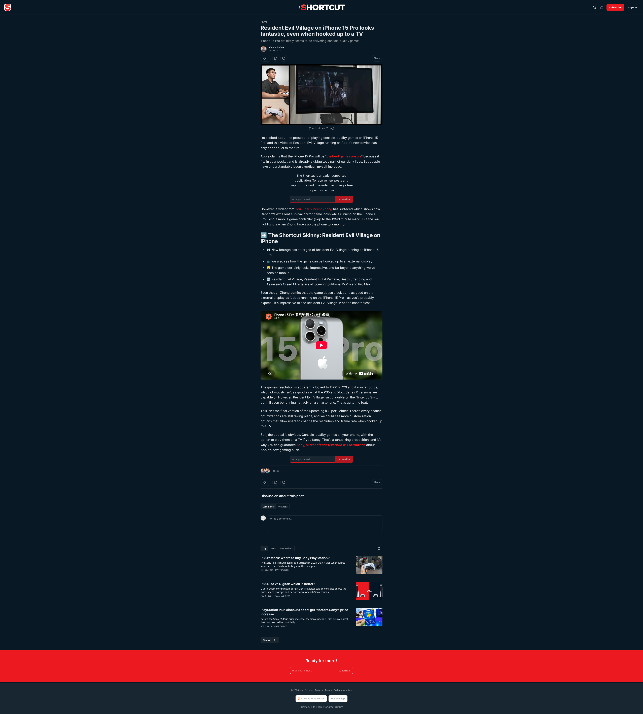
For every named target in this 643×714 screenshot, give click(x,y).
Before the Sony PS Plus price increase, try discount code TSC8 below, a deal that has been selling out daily (304, 620)
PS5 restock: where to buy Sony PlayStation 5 (295, 558)
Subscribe (615, 7)
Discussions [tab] (286, 548)
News (264, 21)
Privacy (319, 690)
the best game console (344, 156)
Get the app (338, 698)
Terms (328, 690)
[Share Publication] (601, 7)
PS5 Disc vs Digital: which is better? (288, 584)
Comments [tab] (268, 506)
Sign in (632, 7)
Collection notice (343, 690)
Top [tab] (264, 548)
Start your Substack (312, 698)
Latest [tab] (273, 548)
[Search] (594, 7)
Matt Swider (282, 570)
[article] (321, 566)
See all (267, 640)
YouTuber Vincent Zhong (313, 209)
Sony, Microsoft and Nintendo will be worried (331, 445)
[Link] (256, 238)
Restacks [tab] (283, 506)
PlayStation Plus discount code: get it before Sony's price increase (304, 612)
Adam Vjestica (276, 47)
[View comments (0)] (275, 58)
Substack (305, 706)
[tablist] (275, 506)
